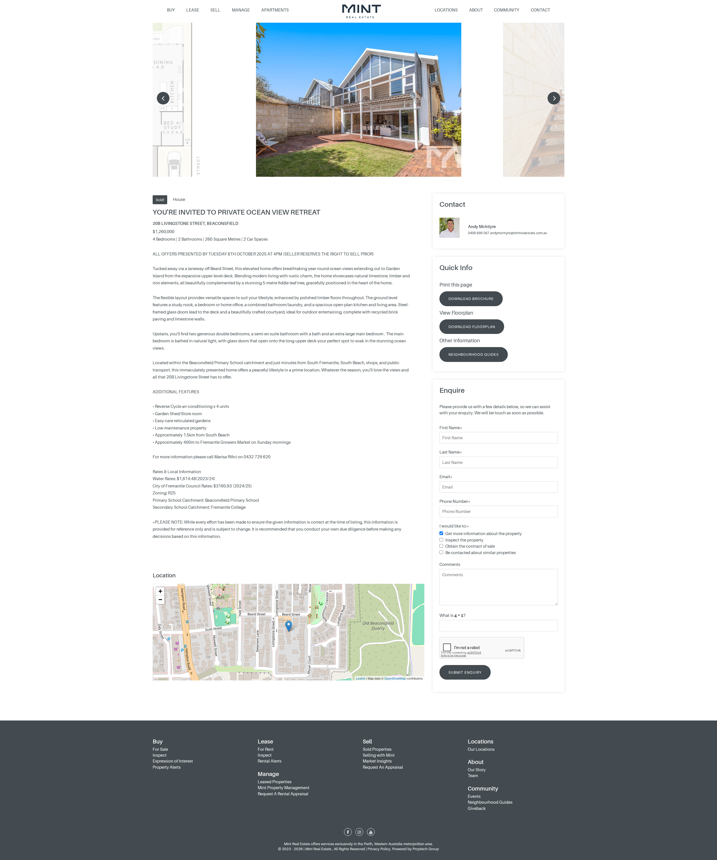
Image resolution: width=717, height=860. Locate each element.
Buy (171, 9)
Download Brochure (471, 298)
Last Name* (450, 451)
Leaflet (360, 678)
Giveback (477, 808)
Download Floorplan (471, 326)
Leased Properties (275, 781)
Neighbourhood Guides (473, 354)
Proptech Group (426, 849)
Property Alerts (167, 767)
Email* (445, 476)
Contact (540, 9)
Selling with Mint (379, 754)
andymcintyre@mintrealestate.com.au (518, 233)
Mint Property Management (283, 787)
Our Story (477, 769)
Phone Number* (454, 501)
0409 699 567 (478, 233)
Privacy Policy (378, 849)
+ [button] (160, 591)
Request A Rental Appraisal (283, 793)
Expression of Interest (173, 760)
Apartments (275, 9)
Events (474, 796)
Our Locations (481, 749)
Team (473, 775)
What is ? (452, 615)
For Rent (266, 749)
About (476, 9)
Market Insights (377, 760)
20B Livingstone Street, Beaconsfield (195, 223)
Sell (215, 9)
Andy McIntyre (482, 226)
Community (506, 9)
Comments (449, 564)
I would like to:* (454, 525)
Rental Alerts (269, 760)
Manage (241, 9)
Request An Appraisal (383, 767)
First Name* (450, 427)
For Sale (160, 749)
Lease (192, 9)
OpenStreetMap (395, 678)
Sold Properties (377, 749)
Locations (446, 9)
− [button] (160, 599)
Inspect (160, 754)
